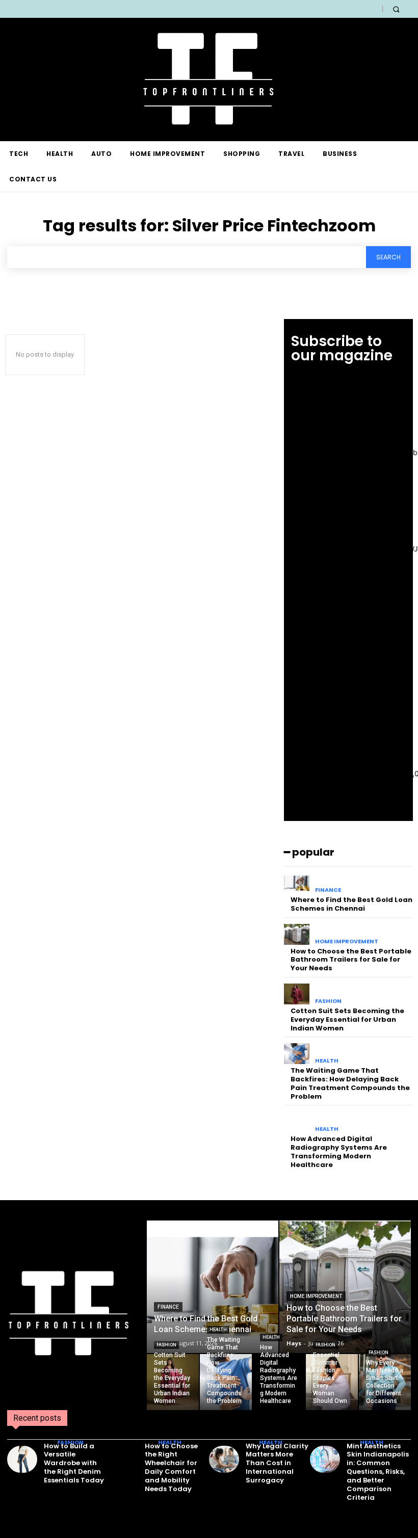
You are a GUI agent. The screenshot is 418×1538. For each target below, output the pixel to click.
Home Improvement (346, 941)
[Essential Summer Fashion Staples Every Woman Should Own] (332, 1382)
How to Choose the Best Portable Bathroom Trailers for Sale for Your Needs (351, 959)
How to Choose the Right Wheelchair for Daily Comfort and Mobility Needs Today (171, 1467)
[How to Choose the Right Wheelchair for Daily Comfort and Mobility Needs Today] (123, 1459)
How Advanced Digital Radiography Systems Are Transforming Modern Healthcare (339, 1152)
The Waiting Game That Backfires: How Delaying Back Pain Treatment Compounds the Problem (350, 1083)
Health (326, 1061)
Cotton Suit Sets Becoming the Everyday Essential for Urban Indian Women (347, 1019)
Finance (328, 890)
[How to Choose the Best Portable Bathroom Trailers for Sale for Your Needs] (297, 934)
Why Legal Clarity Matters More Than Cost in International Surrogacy (277, 1463)
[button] (396, 9)
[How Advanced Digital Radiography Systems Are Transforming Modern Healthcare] (297, 1121)
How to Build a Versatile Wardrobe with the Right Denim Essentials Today (74, 1463)
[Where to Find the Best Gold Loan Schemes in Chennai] (297, 883)
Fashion (328, 1001)
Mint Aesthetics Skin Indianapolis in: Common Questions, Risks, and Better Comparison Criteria (378, 1471)
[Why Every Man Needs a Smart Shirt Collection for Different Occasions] (385, 1382)
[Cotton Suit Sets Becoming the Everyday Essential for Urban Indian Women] (297, 994)
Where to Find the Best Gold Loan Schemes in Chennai (351, 904)
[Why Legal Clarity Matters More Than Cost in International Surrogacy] (224, 1459)
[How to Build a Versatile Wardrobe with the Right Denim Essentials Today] (22, 1459)
